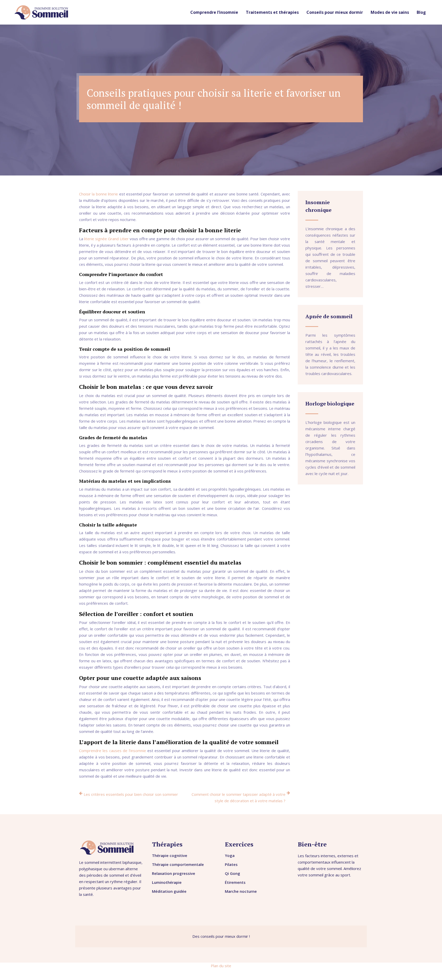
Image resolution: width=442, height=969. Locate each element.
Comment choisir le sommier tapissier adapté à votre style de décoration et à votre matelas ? (238, 797)
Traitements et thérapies (272, 12)
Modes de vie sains (390, 12)
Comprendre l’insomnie (214, 12)
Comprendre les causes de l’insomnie (112, 750)
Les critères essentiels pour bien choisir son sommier (131, 794)
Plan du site (221, 965)
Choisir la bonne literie (98, 193)
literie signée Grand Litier (106, 238)
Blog (421, 12)
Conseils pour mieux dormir (334, 12)
